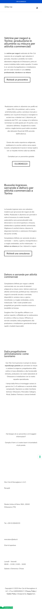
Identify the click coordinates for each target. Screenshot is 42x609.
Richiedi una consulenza (18, 253)
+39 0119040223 (21, 1)
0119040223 (21, 163)
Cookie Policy (11, 594)
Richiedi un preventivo (17, 79)
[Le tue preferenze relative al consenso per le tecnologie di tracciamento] (40, 457)
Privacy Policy (31, 591)
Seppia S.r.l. (31, 594)
